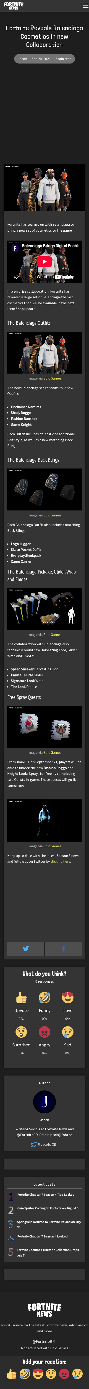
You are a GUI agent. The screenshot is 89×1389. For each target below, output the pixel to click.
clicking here (60, 861)
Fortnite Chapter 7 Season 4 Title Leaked (45, 1194)
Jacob (22, 58)
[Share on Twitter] (26, 949)
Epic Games (52, 378)
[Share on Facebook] (63, 949)
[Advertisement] (44, 117)
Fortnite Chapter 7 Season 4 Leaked (42, 1236)
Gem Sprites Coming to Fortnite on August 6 (47, 1208)
